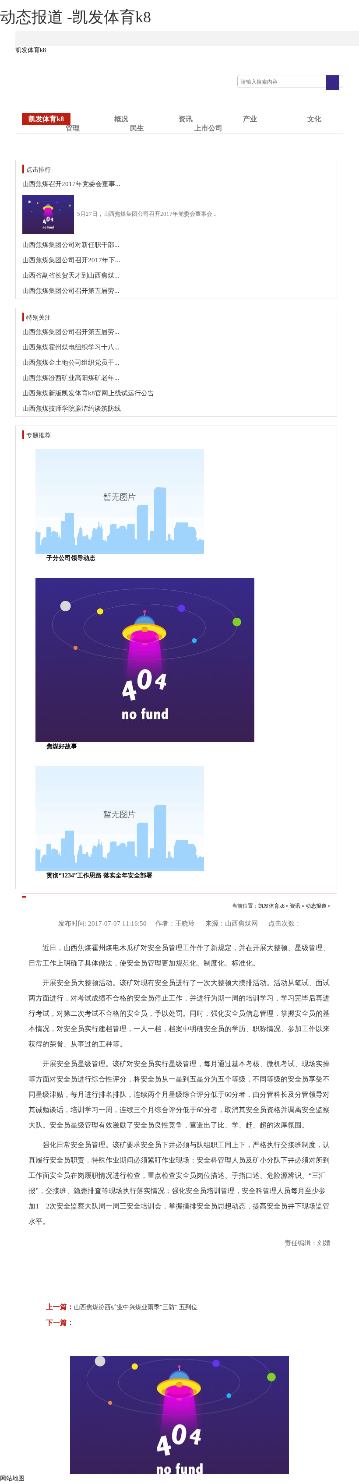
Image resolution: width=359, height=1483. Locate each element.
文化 (314, 119)
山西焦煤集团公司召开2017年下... (71, 260)
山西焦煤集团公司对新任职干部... (71, 244)
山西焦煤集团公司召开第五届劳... (71, 290)
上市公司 (208, 128)
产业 (250, 119)
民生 (137, 128)
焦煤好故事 (61, 746)
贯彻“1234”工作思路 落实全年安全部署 (99, 875)
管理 (73, 128)
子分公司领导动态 (70, 558)
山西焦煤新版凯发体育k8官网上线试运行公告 (88, 393)
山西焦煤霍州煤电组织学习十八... (71, 347)
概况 (121, 119)
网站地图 (12, 1478)
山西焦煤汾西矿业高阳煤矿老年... (71, 377)
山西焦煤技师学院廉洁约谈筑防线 (71, 408)
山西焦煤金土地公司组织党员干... (71, 362)
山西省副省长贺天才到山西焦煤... (71, 275)
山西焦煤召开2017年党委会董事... (71, 183)
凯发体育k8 (30, 50)
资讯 (186, 119)
